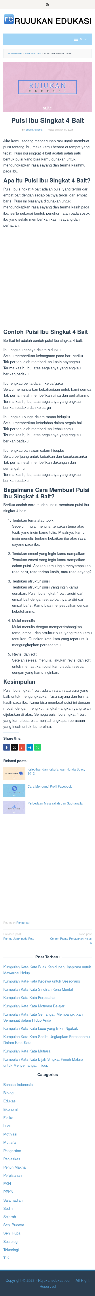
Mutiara (9, 1142)
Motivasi (10, 1134)
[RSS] (47, 4)
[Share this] (6, 747)
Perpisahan (12, 1175)
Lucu (7, 1125)
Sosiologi (10, 1241)
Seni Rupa (11, 1233)
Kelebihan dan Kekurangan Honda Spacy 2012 (56, 771)
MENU (84, 39)
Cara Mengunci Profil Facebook (50, 786)
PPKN (8, 1191)
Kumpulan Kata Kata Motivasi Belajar (34, 1006)
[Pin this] (22, 747)
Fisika (8, 1117)
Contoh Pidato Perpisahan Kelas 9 (71, 938)
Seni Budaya (13, 1224)
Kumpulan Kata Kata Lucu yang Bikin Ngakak (40, 1028)
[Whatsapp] (37, 747)
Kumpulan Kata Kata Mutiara (26, 1051)
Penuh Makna (14, 1167)
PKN (7, 1183)
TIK (6, 1257)
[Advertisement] (47, 279)
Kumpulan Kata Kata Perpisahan (29, 997)
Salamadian (13, 1200)
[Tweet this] (14, 747)
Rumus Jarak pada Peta (18, 936)
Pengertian (23, 922)
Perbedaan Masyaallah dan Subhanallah (56, 803)
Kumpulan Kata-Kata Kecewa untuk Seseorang (41, 981)
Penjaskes (11, 1158)
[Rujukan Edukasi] (47, 18)
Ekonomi (10, 1109)
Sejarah (9, 1216)
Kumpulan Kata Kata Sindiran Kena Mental (38, 989)
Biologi (8, 1092)
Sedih (8, 1208)
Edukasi (10, 1101)
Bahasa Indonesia (18, 1084)
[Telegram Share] (30, 747)
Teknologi (11, 1249)
